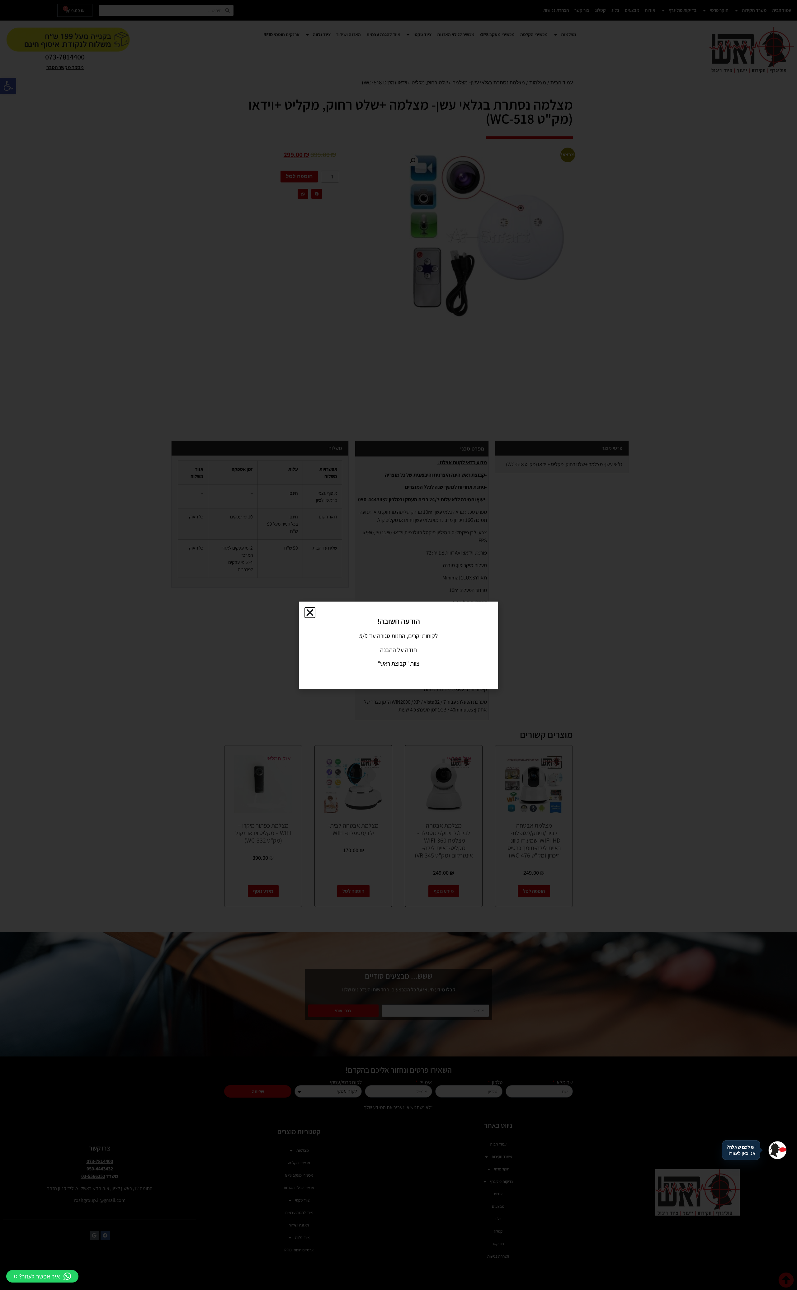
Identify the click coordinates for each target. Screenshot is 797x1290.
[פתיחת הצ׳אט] (777, 1150)
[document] (398, 645)
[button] (42, 1276)
